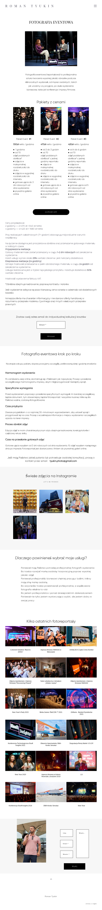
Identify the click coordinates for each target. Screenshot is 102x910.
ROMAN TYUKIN (30, 6)
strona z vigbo (91, 903)
